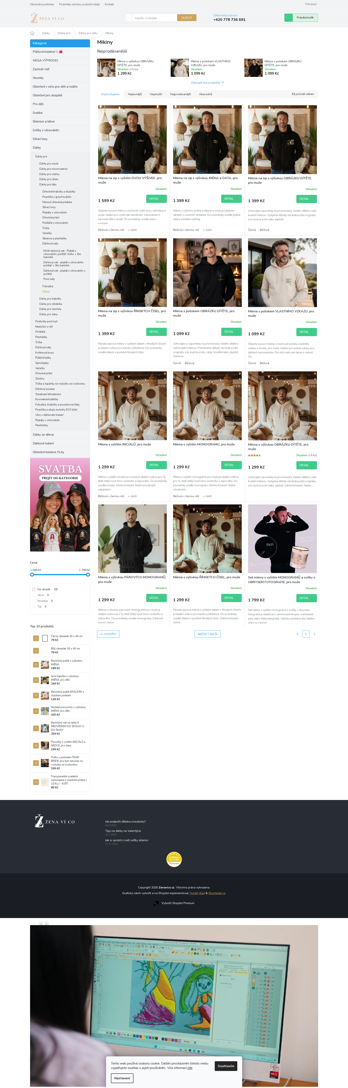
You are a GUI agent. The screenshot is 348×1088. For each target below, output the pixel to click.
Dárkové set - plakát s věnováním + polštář (64, 272)
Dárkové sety (50, 243)
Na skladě (47, 589)
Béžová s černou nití (111, 230)
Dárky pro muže (48, 164)
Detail (154, 199)
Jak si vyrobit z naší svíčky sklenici (126, 840)
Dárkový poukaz (45, 389)
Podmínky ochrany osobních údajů (79, 4)
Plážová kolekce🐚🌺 (48, 52)
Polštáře (40, 332)
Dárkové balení (43, 443)
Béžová (264, 230)
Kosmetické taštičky (46, 399)
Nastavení (122, 1078)
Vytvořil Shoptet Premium (178, 903)
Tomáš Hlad (197, 893)
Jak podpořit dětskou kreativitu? (125, 822)
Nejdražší (156, 94)
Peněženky (41, 425)
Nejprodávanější (180, 94)
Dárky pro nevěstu (50, 309)
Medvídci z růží (44, 327)
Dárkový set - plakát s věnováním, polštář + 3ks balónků (63, 264)
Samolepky (42, 363)
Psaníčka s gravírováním (56, 197)
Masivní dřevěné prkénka (57, 202)
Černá (252, 230)
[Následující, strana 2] (306, 634)
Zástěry (39, 379)
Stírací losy (40, 139)
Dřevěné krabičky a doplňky (58, 192)
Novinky (38, 78)
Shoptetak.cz (216, 893)
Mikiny (46, 291)
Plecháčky (41, 337)
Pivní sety (49, 279)
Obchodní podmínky (42, 4)
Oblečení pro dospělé (47, 95)
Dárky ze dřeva (43, 435)
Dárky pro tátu (47, 184)
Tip (41, 607)
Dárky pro (41, 156)
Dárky (37, 148)
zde (189, 1068)
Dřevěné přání (50, 217)
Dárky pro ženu (48, 314)
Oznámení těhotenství (48, 394)
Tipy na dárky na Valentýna (123, 831)
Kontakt (109, 4)
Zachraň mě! (41, 69)
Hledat (186, 18)
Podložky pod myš (46, 321)
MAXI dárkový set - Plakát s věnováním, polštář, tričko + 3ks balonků (62, 254)
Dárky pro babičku (50, 299)
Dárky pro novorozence (53, 169)
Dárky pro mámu (49, 174)
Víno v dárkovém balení (49, 415)
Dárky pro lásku (48, 179)
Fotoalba (47, 286)
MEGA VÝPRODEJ (45, 60)
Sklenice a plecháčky (54, 238)
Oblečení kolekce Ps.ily (48, 452)
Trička (45, 228)
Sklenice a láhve (44, 121)
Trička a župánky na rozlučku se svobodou (60, 384)
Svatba (37, 113)
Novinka (45, 601)
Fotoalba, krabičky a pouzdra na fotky (57, 404)
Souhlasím (226, 1066)
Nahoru (110, 634)
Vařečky (47, 233)
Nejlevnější (135, 94)
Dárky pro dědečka (50, 304)
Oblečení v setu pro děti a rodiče (55, 87)
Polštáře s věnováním (55, 223)
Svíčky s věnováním (46, 130)
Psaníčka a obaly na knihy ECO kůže (56, 410)
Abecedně (205, 94)
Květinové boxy (44, 353)
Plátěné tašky (43, 358)
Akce (43, 595)
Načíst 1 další (207, 634)
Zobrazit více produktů (205, 82)
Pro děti (38, 104)
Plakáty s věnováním (54, 212)
